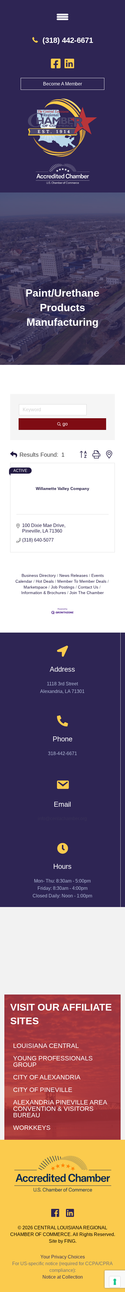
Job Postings (62, 587)
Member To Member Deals (81, 581)
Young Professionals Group (53, 1061)
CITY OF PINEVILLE (42, 1089)
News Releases (73, 575)
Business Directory (39, 575)
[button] (13, 454)
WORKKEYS (32, 1127)
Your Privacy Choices (62, 1256)
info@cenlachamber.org (62, 818)
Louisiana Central (46, 1045)
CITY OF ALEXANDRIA (47, 1077)
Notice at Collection (62, 1277)
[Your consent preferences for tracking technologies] (114, 1281)
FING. (70, 1241)
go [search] (65, 423)
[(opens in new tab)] (62, 173)
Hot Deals (45, 581)
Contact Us (88, 587)
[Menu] (62, 17)
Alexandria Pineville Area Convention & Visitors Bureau (60, 1109)
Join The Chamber (86, 593)
